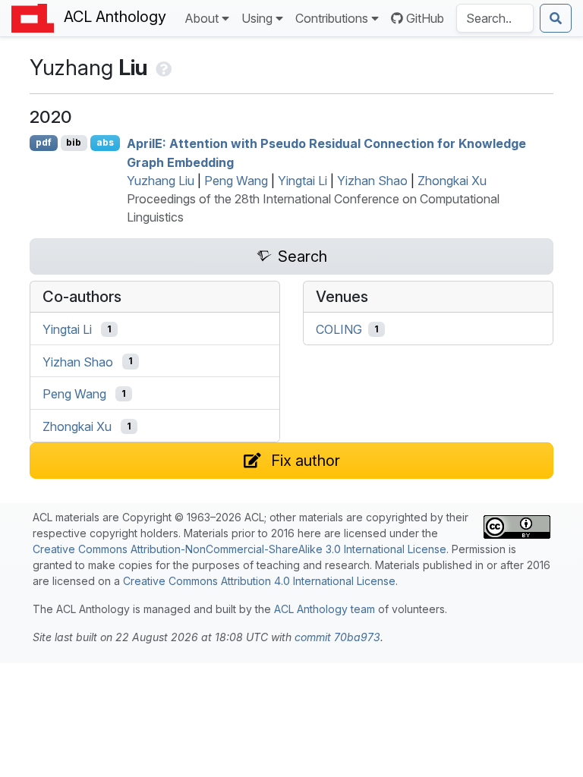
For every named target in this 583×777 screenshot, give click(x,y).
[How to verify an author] (162, 67)
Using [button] (257, 18)
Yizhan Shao (372, 180)
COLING (339, 329)
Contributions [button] (331, 18)
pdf (44, 142)
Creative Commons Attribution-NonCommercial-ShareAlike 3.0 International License (239, 549)
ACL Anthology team (324, 608)
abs (105, 142)
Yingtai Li (302, 180)
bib (73, 142)
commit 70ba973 (337, 637)
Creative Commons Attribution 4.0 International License (259, 580)
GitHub (425, 18)
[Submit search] (556, 18)
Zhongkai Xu (452, 180)
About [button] (201, 18)
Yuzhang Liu (160, 180)
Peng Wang (236, 180)
